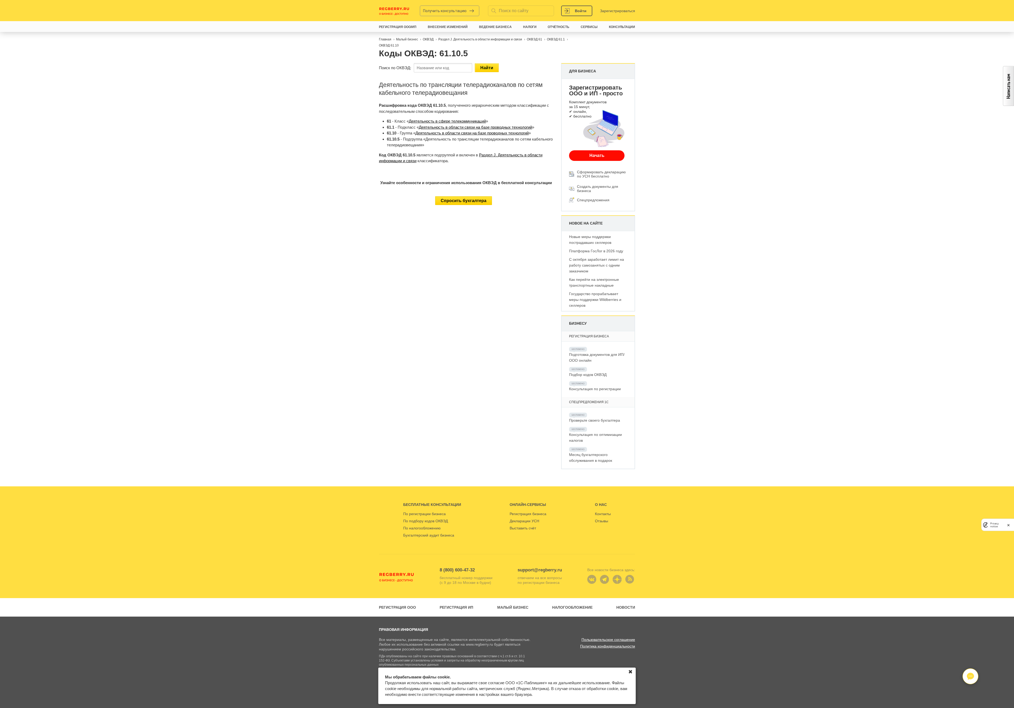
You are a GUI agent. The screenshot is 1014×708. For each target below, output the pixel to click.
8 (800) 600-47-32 (457, 569)
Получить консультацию (445, 11)
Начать (596, 155)
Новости (625, 607)
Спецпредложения (593, 200)
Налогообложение (572, 607)
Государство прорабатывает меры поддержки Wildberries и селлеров (595, 300)
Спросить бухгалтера (463, 200)
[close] (1008, 524)
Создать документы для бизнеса (597, 188)
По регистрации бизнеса (424, 514)
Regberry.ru (394, 11)
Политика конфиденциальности (607, 646)
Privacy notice (994, 525)
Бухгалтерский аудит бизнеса (428, 535)
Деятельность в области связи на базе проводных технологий (475, 127)
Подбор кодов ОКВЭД (588, 374)
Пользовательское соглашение (608, 639)
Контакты (603, 514)
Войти (580, 11)
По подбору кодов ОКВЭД (425, 521)
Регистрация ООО (397, 607)
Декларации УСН (524, 521)
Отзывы (601, 521)
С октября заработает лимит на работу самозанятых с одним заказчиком (596, 265)
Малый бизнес (512, 607)
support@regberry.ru (540, 569)
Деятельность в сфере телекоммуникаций (447, 121)
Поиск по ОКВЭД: (395, 68)
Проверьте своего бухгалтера (594, 420)
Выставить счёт (523, 528)
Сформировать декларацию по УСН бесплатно (601, 174)
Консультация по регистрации (595, 389)
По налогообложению (422, 528)
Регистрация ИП (456, 607)
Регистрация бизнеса (528, 514)
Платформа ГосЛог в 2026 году (596, 251)
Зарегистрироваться (617, 11)
